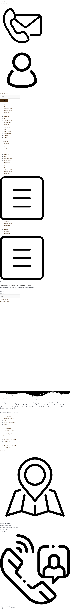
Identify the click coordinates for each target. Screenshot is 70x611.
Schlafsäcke (7, 137)
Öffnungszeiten (8, 110)
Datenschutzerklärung (10, 439)
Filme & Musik (7, 131)
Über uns (6, 107)
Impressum (7, 441)
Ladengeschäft (8, 108)
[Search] (4, 100)
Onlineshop (7, 112)
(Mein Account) (4, 93)
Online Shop (7, 225)
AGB (5, 420)
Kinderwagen (7, 133)
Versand (6, 424)
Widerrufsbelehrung (9, 418)
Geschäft (6, 221)
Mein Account (7, 416)
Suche (2, 291)
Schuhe (6, 135)
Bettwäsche (7, 129)
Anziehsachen (7, 127)
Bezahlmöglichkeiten (9, 422)
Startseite (6, 105)
